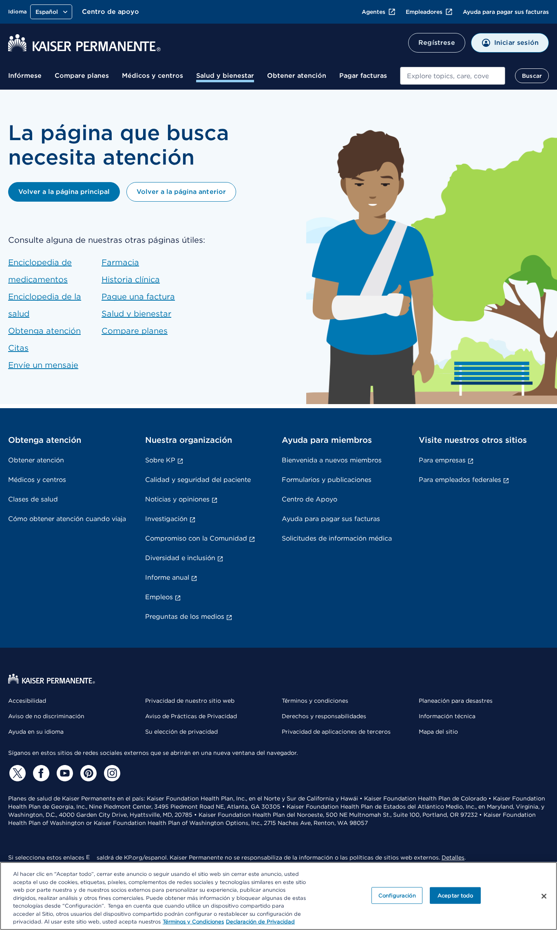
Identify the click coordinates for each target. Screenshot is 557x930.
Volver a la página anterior (181, 192)
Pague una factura (138, 296)
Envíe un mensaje (43, 365)
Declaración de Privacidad (260, 922)
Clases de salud (33, 499)
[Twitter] (16, 773)
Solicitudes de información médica (337, 538)
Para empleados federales (460, 480)
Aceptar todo (455, 895)
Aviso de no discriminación (46, 716)
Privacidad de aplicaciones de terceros (336, 731)
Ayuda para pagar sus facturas (506, 12)
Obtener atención (296, 75)
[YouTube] (63, 773)
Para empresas (442, 460)
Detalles (453, 857)
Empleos (159, 597)
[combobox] (452, 76)
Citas (18, 348)
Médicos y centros (152, 75)
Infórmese (25, 75)
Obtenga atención (44, 331)
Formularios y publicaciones (326, 480)
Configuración (397, 895)
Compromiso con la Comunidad (196, 538)
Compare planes (82, 75)
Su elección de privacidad (181, 731)
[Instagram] (111, 773)
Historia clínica (131, 279)
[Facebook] (40, 773)
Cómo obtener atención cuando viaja (67, 519)
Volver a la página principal (64, 192)
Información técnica (447, 716)
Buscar (532, 76)
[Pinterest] (87, 773)
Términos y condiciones (315, 700)
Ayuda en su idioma (36, 731)
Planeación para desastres (456, 700)
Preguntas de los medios (184, 616)
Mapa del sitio (438, 731)
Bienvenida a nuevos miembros (332, 460)
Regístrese (436, 42)
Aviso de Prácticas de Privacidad (191, 716)
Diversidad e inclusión (180, 558)
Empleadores (424, 12)
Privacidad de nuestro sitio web (189, 700)
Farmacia (120, 262)
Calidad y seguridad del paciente (198, 480)
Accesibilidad (27, 700)
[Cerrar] (544, 896)
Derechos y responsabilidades (324, 716)
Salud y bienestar (225, 75)
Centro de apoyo (110, 11)
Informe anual (167, 577)
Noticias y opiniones (177, 499)
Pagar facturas (363, 75)
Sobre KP (160, 460)
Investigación (166, 519)
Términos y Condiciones (193, 922)
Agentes (373, 12)
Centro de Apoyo (309, 499)
